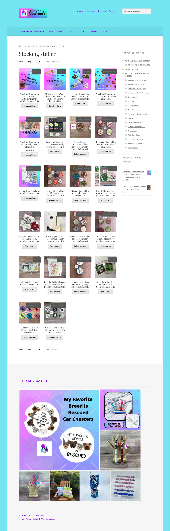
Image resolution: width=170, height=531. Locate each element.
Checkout (94, 31)
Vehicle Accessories (136, 143)
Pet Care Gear (134, 135)
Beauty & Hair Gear (136, 84)
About (59, 31)
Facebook (102, 11)
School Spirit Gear (135, 139)
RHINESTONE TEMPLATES (139, 65)
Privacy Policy (25, 519)
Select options (30, 106)
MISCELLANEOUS (135, 122)
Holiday (131, 101)
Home (24, 46)
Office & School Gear (136, 127)
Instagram (80, 11)
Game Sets (132, 97)
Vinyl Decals (133, 148)
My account (108, 31)
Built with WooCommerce (44, 519)
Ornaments (133, 131)
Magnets (131, 118)
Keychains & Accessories (138, 114)
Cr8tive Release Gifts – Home (31, 31)
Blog (72, 31)
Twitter (112, 11)
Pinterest (91, 11)
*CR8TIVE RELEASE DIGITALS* (137, 61)
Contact (82, 31)
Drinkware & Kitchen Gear (139, 93)
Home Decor (133, 105)
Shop (50, 31)
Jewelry (131, 110)
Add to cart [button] (80, 103)
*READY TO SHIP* (132, 69)
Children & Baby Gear (137, 88)
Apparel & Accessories (137, 80)
